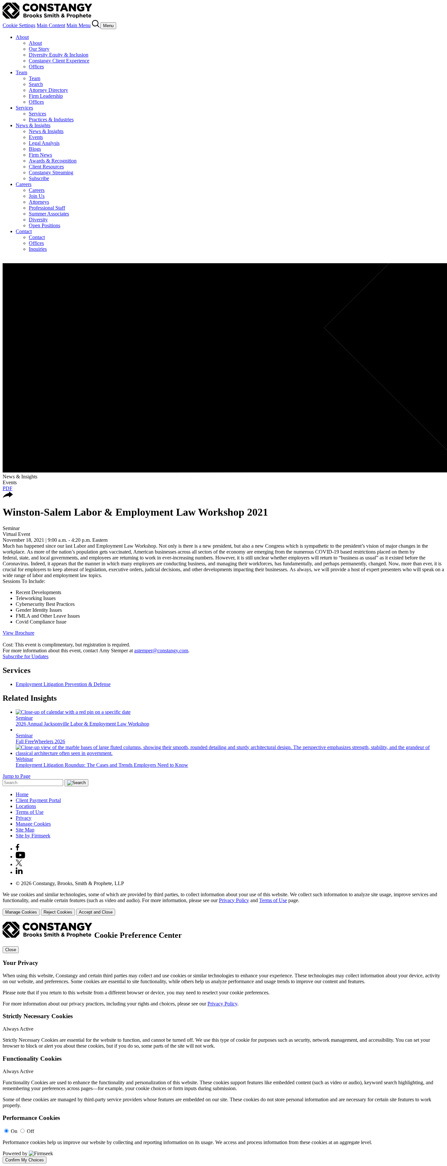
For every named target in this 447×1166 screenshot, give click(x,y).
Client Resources (46, 166)
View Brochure (18, 633)
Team (21, 72)
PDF (7, 488)
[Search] (96, 25)
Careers (23, 184)
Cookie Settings (19, 25)
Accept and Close (96, 912)
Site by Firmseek (33, 835)
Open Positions (44, 225)
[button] (8, 496)
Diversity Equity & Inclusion (58, 55)
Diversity (38, 219)
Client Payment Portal (38, 800)
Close (10, 949)
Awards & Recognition (53, 160)
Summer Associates (49, 213)
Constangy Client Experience (59, 60)
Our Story (39, 49)
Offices (36, 66)
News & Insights (33, 125)
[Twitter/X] (19, 864)
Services (24, 108)
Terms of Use (30, 812)
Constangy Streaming (51, 172)
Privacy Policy (234, 900)
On (14, 1131)
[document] (223, 1042)
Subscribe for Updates (25, 656)
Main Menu (78, 25)
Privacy (23, 818)
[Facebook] (17, 848)
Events (36, 137)
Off (30, 1131)
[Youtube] (20, 856)
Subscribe (39, 178)
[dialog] (223, 904)
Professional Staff (47, 208)
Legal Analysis (44, 143)
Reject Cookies (58, 912)
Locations (26, 806)
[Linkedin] (19, 872)
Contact (24, 231)
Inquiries (38, 249)
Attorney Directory (48, 90)
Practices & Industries (51, 119)
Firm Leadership (46, 96)
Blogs (35, 149)
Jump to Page (16, 776)
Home (22, 794)
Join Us (37, 196)
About (22, 37)
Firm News (40, 155)
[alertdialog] (223, 1042)
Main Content (51, 25)
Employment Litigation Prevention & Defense (63, 684)
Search (36, 84)
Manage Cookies (33, 824)
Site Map (25, 829)
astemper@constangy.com (161, 650)
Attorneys (39, 202)
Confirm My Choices (24, 1159)
